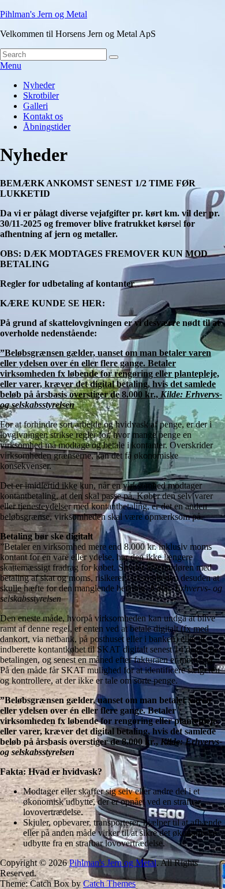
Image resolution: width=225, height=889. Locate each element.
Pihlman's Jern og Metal (43, 14)
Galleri (35, 106)
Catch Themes (109, 883)
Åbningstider (46, 127)
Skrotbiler (41, 95)
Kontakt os (43, 116)
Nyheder (39, 85)
